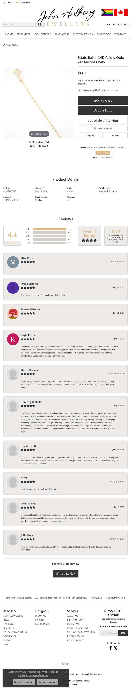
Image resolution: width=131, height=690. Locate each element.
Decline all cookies (24, 682)
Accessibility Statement (92, 674)
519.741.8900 (96, 598)
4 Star (28, 232)
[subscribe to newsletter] (123, 633)
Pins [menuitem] (5, 644)
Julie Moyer (28, 535)
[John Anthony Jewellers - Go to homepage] (65, 18)
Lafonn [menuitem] (40, 620)
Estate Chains (12, 45)
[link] (118, 24)
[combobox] (18, 24)
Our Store (104, 34)
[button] (8, 2)
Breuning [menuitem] (41, 615)
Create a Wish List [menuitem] (77, 628)
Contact (120, 34)
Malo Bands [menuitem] (42, 624)
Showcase (62, 34)
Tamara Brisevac (30, 309)
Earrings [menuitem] (8, 624)
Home (9, 34)
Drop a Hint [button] (102, 110)
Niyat (24, 478)
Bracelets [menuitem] (9, 628)
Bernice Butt (28, 503)
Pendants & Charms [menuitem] (15, 632)
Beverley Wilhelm (31, 402)
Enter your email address (113, 626)
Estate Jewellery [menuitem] (13, 615)
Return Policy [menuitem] (75, 640)
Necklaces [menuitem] (9, 636)
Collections (42, 34)
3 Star (28, 236)
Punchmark (71, 684)
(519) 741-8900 (39, 146)
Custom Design (83, 34)
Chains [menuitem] (7, 640)
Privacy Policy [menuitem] (75, 636)
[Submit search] (40, 24)
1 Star (28, 242)
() (69, 229)
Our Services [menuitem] (74, 624)
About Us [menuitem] (72, 615)
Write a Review (66, 573)
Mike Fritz (27, 258)
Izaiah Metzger (29, 284)
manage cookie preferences (33, 675)
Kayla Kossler (29, 335)
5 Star (28, 229)
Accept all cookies (47, 682)
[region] (38, 102)
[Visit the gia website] (65, 663)
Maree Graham (30, 370)
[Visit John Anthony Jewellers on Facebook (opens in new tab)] (110, 648)
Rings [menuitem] (6, 620)
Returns (115, 135)
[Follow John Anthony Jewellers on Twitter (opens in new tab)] (115, 648)
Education (24, 34)
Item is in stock (103, 153)
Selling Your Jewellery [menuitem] (81, 632)
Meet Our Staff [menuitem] (76, 620)
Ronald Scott (28, 446)
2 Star (28, 239)
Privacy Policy (47, 671)
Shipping (90, 135)
